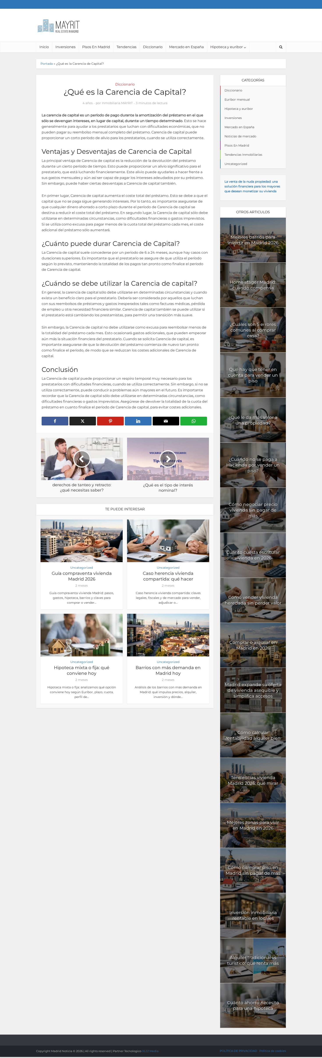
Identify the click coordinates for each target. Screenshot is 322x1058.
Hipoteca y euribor (226, 47)
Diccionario (153, 47)
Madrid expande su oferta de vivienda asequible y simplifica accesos (253, 690)
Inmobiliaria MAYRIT (117, 103)
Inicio (44, 47)
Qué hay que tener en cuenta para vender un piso (253, 375)
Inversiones (65, 47)
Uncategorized (81, 568)
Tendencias (126, 47)
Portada (47, 64)
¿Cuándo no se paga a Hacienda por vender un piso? (253, 465)
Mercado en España (186, 47)
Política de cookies (272, 1051)
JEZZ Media (150, 1051)
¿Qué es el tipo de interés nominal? (156, 1038)
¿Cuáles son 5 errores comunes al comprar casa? (253, 330)
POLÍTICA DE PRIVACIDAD (238, 1051)
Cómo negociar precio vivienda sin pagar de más (253, 510)
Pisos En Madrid (96, 47)
